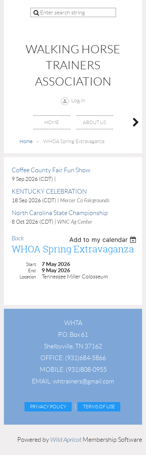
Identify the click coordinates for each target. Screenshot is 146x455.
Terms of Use (99, 406)
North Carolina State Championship (60, 213)
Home (26, 141)
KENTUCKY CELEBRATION (49, 191)
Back (18, 238)
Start (31, 264)
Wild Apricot (65, 439)
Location (27, 276)
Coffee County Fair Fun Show (51, 170)
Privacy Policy (48, 406)
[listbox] (103, 239)
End (32, 270)
